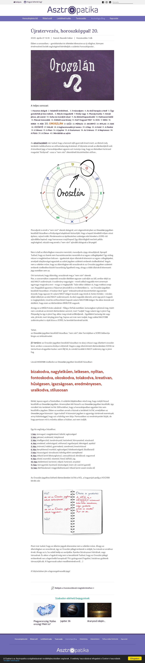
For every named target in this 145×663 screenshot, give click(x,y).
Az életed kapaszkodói (84, 117)
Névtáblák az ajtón (62, 133)
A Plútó (34, 133)
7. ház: (33, 452)
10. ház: (34, 462)
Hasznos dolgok (40, 111)
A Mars (49, 130)
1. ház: (33, 434)
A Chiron (45, 133)
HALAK (50, 127)
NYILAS (103, 124)
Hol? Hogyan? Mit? (83, 120)
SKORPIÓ (91, 124)
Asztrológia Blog (98, 18)
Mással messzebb (42, 120)
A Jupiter (60, 130)
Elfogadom (134, 658)
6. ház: (34, 449)
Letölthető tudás (64, 18)
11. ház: (34, 465)
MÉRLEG (79, 124)
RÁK (42, 124)
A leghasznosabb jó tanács (69, 127)
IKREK (33, 124)
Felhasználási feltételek (110, 639)
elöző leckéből (40, 143)
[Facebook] (103, 2)
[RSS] (110, 2)
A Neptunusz (103, 130)
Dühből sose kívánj (62, 120)
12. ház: (34, 468)
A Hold (98, 127)
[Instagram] (107, 2)
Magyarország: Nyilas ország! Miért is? (45, 623)
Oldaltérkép (84, 639)
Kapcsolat (114, 18)
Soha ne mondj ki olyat (60, 117)
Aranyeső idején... (96, 621)
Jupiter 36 (65, 621)
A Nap (88, 127)
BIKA (105, 120)
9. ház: (34, 458)
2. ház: (33, 437)
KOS (98, 120)
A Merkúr (109, 127)
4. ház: (34, 443)
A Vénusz (38, 130)
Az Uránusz (89, 130)
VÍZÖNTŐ (38, 127)
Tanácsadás (81, 18)
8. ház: (34, 455)
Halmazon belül (106, 117)
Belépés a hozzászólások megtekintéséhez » (74, 588)
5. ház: (34, 446)
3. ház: (33, 440)
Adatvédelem (95, 639)
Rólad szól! (47, 18)
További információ (11, 660)
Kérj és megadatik (65, 114)
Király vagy (81, 114)
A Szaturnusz (74, 130)
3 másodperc (78, 111)
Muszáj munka (95, 114)
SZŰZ (69, 124)
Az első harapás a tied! (97, 111)
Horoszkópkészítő (30, 18)
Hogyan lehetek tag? (34, 2)
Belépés (18, 2)
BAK (112, 124)
